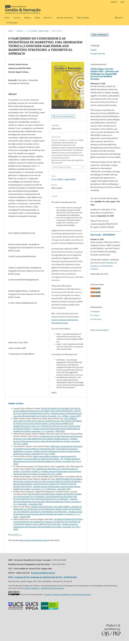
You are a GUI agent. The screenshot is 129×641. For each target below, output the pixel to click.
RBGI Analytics (83, 17)
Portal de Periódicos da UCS (43, 573)
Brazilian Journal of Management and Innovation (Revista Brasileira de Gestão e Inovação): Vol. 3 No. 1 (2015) (46, 526)
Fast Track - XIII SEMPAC (102, 234)
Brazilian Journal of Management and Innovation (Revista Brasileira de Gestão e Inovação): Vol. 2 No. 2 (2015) (47, 461)
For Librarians (96, 319)
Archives (20, 31)
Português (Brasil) (97, 53)
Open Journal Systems (99, 330)
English (93, 50)
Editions (27, 17)
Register (114, 2)
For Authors (95, 315)
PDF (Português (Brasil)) (64, 116)
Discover (47, 17)
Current (17, 17)
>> (21, 534)
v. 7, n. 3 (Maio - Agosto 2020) (38, 31)
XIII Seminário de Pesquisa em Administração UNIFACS (103, 266)
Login (122, 2)
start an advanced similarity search (33, 540)
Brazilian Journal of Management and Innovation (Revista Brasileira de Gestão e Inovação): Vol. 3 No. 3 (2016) (46, 441)
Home (7, 17)
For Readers (95, 311)
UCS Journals (11, 23)
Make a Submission (99, 35)
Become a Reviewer (65, 17)
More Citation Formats (62, 167)
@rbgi (37, 17)
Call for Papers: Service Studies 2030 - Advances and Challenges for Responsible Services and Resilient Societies (104, 74)
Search (120, 17)
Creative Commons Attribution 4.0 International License (67, 594)
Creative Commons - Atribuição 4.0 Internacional (43, 588)
